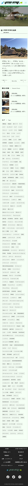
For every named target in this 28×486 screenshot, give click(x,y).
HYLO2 (4, 363)
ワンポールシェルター (19, 281)
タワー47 (18, 237)
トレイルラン (17, 142)
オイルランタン (6, 297)
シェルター (13, 202)
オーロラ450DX (19, 367)
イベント (13, 155)
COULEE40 (13, 291)
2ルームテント (13, 180)
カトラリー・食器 (14, 174)
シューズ (10, 130)
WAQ (16, 231)
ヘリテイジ (21, 357)
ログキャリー (13, 272)
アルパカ (11, 307)
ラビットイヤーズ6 (18, 221)
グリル (7, 171)
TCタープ (11, 275)
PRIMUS (12, 294)
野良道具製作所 (21, 313)
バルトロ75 (19, 206)
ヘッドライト (5, 338)
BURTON (16, 218)
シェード (18, 133)
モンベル (4, 149)
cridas (12, 247)
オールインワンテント (7, 215)
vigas (4, 395)
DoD (3, 158)
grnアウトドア (16, 354)
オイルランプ (12, 411)
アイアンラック (6, 193)
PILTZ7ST (18, 398)
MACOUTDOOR (21, 408)
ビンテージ (15, 149)
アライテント (5, 164)
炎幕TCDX (12, 329)
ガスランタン (13, 187)
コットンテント (14, 250)
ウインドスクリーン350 (7, 351)
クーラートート (13, 262)
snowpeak (10, 142)
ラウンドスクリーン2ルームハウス (16, 300)
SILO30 (19, 379)
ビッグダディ (19, 284)
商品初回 (4, 284)
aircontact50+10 (6, 379)
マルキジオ (9, 427)
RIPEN (4, 180)
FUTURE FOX (5, 329)
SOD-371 (13, 259)
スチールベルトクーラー (7, 373)
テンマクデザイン (15, 158)
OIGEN (22, 234)
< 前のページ (4, 81)
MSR (3, 171)
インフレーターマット (7, 234)
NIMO (13, 420)
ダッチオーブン (6, 174)
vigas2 (17, 420)
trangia (4, 152)
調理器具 (9, 149)
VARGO (9, 269)
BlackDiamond (6, 401)
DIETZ (4, 228)
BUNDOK (11, 392)
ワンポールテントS (6, 417)
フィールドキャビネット (19, 196)
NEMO (19, 199)
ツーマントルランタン (19, 335)
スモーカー (5, 370)
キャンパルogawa (14, 161)
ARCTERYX (13, 379)
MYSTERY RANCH (6, 291)
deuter (8, 152)
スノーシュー (5, 307)
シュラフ (15, 139)
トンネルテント (13, 297)
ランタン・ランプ (6, 136)
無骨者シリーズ (18, 145)
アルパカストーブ (18, 307)
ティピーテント (6, 161)
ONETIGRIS (13, 243)
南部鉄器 (4, 237)
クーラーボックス (6, 190)
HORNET (13, 398)
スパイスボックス (6, 247)
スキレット (16, 395)
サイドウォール (6, 278)
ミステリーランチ (11, 237)
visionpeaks (5, 275)
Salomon (19, 291)
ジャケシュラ (5, 196)
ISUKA (20, 139)
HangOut (4, 386)
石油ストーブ (5, 310)
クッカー (20, 127)
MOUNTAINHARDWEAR (17, 360)
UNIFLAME (21, 149)
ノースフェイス (6, 187)
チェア (15, 127)
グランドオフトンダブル (7, 313)
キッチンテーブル (19, 190)
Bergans (18, 326)
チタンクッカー (22, 389)
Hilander (11, 145)
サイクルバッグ (18, 266)
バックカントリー (6, 382)
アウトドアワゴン (6, 288)
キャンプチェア (8, 389)
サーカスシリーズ (6, 243)
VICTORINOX (9, 395)
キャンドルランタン (20, 405)
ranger (11, 345)
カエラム (4, 430)
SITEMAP (21, 465)
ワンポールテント (6, 199)
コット (11, 231)
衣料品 (18, 319)
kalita (4, 427)
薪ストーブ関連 (6, 231)
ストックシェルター (14, 401)
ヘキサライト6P (6, 202)
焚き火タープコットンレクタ (8, 212)
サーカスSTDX (20, 386)
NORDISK (11, 164)
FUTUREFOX (10, 218)
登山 (12, 152)
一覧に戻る (14, 81)
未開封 (17, 177)
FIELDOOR (20, 187)
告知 (9, 155)
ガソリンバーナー (6, 259)
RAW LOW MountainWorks (8, 266)
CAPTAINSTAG (11, 177)
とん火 (4, 332)
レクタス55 (10, 430)
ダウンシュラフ (14, 288)
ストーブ (4, 155)
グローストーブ (13, 310)
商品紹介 (9, 123)
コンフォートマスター (20, 294)
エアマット (5, 256)
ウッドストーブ (6, 206)
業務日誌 (4, 123)
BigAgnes (12, 281)
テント (4, 133)
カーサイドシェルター (7, 303)
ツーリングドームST (13, 370)
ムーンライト (5, 405)
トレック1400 (5, 392)
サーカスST (14, 240)
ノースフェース (16, 234)
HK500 (4, 354)
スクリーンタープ (20, 228)
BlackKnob (15, 332)
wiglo (23, 326)
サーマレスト (14, 408)
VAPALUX (4, 224)
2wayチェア (5, 424)
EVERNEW (5, 142)
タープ (4, 127)
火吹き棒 (4, 177)
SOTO (12, 171)
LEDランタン (12, 405)
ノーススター (21, 373)
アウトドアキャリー (6, 240)
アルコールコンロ (16, 215)
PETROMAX (9, 354)
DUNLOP (4, 319)
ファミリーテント (16, 269)
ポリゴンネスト (6, 433)
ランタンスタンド (6, 398)
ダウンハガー (5, 300)
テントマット (5, 145)
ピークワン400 (12, 424)
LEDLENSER (12, 338)
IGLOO (4, 420)
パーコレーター (6, 168)
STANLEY (22, 168)
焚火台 (8, 133)
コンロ (12, 136)
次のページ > (23, 81)
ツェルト (21, 177)
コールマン (5, 139)
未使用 (19, 297)
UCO (9, 408)
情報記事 (17, 152)
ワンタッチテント (11, 284)
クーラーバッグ (6, 262)
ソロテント (12, 322)
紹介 (18, 272)
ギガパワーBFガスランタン (8, 335)
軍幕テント (9, 363)
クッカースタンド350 (18, 351)
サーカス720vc (18, 275)
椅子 (17, 357)
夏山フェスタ (10, 209)
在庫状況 (4, 436)
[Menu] (25, 2)
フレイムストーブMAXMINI (8, 341)
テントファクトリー (6, 183)
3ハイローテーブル (20, 202)
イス (22, 155)
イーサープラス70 (20, 316)
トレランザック (6, 294)
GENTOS (4, 408)
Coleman (21, 174)
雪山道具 (20, 130)
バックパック (19, 376)
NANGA (11, 168)
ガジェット (5, 130)
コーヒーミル (19, 424)
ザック (20, 123)
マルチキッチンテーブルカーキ (19, 253)
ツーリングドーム (15, 417)
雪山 (20, 161)
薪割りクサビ (5, 414)
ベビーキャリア (6, 272)
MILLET (16, 382)
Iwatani (15, 430)
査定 (12, 382)
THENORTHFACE (21, 183)
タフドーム (8, 158)
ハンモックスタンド (14, 193)
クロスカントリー (18, 329)
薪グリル (17, 341)
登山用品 (9, 253)
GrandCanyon (21, 332)
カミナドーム (13, 433)
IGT (7, 180)
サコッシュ (14, 348)
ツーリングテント (11, 319)
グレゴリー (5, 367)
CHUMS (8, 420)
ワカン (23, 398)
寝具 (15, 313)
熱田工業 (4, 218)
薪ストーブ (15, 123)
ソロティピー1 (18, 392)
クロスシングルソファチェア (8, 357)
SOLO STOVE (5, 345)
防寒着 (10, 139)
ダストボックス (18, 256)
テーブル (13, 133)
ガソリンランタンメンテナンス (9, 376)
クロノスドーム (16, 303)
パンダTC (9, 332)
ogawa (12, 190)
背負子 (11, 196)
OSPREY (13, 316)
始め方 (22, 152)
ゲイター (15, 389)
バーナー (17, 136)
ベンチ (17, 247)
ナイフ (16, 164)
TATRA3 (22, 417)
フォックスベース (16, 363)
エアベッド (11, 256)
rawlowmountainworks (18, 345)
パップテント (5, 281)
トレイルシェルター (6, 360)
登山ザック (12, 206)
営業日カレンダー (18, 171)
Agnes (21, 218)
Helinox (18, 155)
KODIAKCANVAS (6, 250)
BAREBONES (5, 411)
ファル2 (15, 373)
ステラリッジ (20, 433)
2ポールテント (22, 250)
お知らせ (4, 209)
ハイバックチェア (20, 259)
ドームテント (10, 221)
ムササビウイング (6, 316)
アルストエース (19, 322)
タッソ (13, 386)
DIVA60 (4, 253)
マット (18, 411)
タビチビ (4, 348)
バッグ (9, 348)
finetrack (21, 430)
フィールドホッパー (17, 427)
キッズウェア (9, 127)
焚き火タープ (18, 212)
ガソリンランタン (11, 224)
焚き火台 (4, 269)
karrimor (4, 221)
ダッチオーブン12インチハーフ (9, 326)
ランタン (17, 168)
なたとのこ (22, 382)
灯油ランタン (19, 224)
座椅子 (9, 386)
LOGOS (23, 142)
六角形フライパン (13, 414)
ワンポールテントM (14, 278)
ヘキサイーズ (5, 322)
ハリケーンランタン (11, 228)
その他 (19, 243)
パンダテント (14, 199)
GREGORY (14, 183)
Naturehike (20, 414)
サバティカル (11, 367)
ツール (15, 130)
